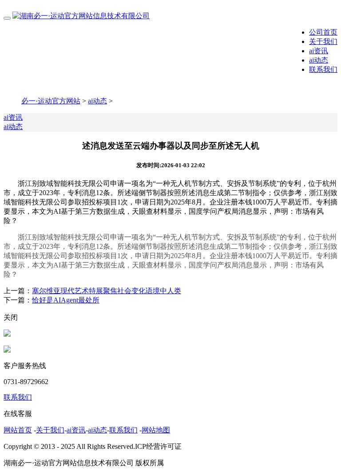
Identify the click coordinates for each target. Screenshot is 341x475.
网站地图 (156, 430)
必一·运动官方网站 (50, 101)
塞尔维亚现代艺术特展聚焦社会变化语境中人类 (106, 290)
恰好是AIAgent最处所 (65, 300)
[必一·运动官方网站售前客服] (7, 334)
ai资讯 (318, 51)
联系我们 (323, 69)
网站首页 (18, 430)
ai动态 (318, 60)
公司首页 (323, 32)
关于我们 (323, 41)
